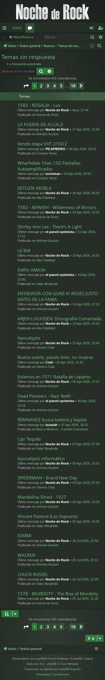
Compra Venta (46, 153)
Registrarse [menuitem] (102, 29)
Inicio (17, 27)
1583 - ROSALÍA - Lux (39, 105)
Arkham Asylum (47, 134)
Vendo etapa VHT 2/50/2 (42, 144)
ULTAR (24, 250)
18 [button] (73, 85)
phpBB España (70, 669)
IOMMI (25, 535)
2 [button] (41, 85)
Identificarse (23, 36)
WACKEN (26, 555)
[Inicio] (52, 11)
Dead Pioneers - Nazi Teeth (44, 396)
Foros (31, 29)
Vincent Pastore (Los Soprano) (47, 516)
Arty (42, 663)
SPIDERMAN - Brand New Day (47, 478)
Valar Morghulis (47, 284)
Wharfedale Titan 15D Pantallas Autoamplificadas (49, 165)
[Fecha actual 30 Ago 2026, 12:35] (92, 46)
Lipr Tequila (29, 439)
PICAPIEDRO (55, 149)
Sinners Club (45, 347)
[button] (26, 85)
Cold (49, 362)
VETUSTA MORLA (35, 188)
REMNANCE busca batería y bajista (52, 419)
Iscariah (51, 425)
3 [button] (48, 85)
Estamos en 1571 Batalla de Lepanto (54, 377)
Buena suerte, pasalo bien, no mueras (55, 357)
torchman (53, 173)
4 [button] (54, 85)
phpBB (40, 658)
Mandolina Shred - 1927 (42, 497)
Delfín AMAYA (32, 270)
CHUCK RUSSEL (33, 574)
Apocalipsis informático (41, 458)
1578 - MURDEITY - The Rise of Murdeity (58, 593)
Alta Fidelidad (45, 197)
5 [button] (61, 85)
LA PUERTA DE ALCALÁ (40, 124)
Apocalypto (29, 338)
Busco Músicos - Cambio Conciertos (62, 429)
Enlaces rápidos (5, 29)
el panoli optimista (60, 232)
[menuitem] (99, 46)
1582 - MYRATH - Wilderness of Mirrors (57, 207)
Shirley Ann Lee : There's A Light (50, 226)
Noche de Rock (57, 110)
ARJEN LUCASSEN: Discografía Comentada (59, 318)
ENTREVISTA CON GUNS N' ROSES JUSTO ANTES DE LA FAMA (58, 296)
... (3, 36)
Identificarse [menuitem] (92, 29)
